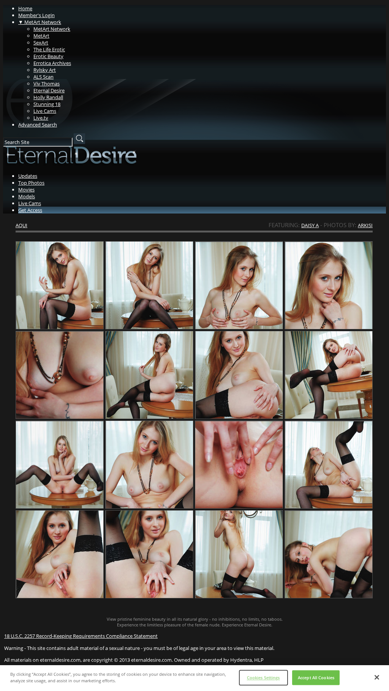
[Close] (376, 677)
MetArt (41, 35)
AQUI (21, 225)
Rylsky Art (44, 69)
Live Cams (44, 111)
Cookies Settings (263, 677)
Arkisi (365, 225)
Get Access (30, 210)
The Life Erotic (49, 49)
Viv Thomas (46, 83)
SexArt (40, 42)
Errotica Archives (52, 63)
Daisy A (310, 225)
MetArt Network (39, 22)
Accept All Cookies (316, 677)
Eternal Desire (49, 90)
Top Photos (31, 182)
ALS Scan (43, 76)
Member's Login (36, 15)
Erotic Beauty (48, 56)
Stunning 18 (46, 104)
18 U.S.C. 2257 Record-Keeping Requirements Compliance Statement (81, 635)
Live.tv (40, 117)
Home (25, 8)
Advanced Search (37, 124)
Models (26, 196)
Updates (27, 175)
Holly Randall (48, 97)
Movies (26, 189)
